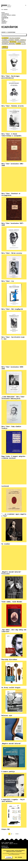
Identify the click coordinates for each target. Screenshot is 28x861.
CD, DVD (23, 43)
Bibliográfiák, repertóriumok (8, 43)
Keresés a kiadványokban (8, 32)
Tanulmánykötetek (20, 41)
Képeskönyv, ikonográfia (20, 39)
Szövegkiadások (5, 41)
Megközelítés (4, 846)
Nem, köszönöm (18, 857)
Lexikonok (18, 43)
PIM (2, 9)
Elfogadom (8, 857)
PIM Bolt (3, 20)
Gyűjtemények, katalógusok (7, 39)
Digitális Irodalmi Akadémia (8, 15)
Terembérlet (4, 21)
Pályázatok (4, 16)
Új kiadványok (5, 37)
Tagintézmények (5, 13)
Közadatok (3, 23)
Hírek (2, 19)
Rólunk (3, 12)
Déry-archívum (13, 41)
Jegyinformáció (5, 847)
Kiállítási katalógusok (14, 37)
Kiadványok (5, 9)
